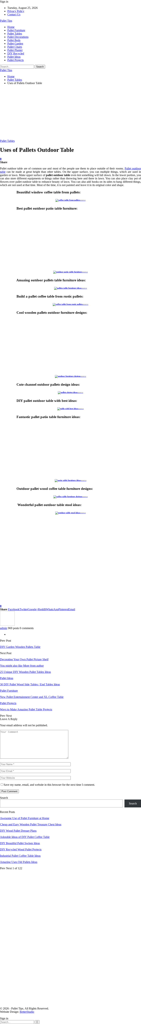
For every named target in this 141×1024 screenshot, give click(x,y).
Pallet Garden (15, 43)
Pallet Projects (15, 60)
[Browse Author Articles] (7, 624)
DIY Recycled (15, 53)
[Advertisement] (70, 113)
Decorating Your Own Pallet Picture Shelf (24, 659)
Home (11, 27)
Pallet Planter (15, 50)
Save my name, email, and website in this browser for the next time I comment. (49, 784)
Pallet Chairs (14, 46)
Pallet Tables (14, 33)
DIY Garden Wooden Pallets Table (20, 646)
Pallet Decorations (17, 36)
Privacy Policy (15, 11)
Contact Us (13, 14)
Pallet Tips (6, 20)
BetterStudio (27, 1011)
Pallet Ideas (14, 56)
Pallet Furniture (16, 30)
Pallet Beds (13, 40)
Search (4, 797)
